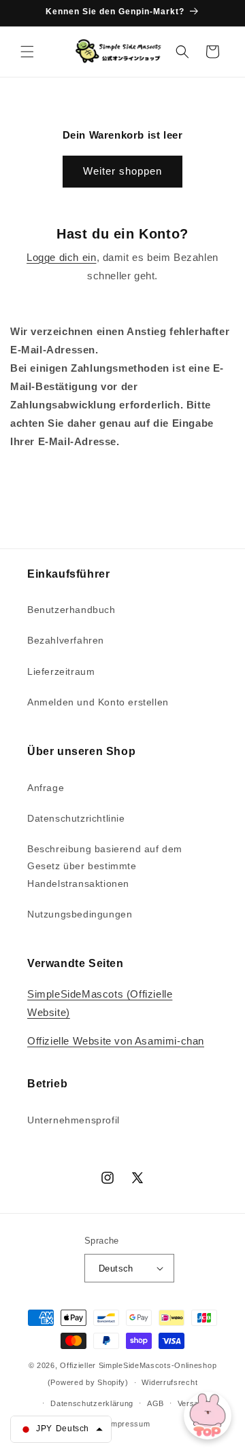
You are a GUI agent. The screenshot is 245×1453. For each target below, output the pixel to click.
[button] (27, 52)
